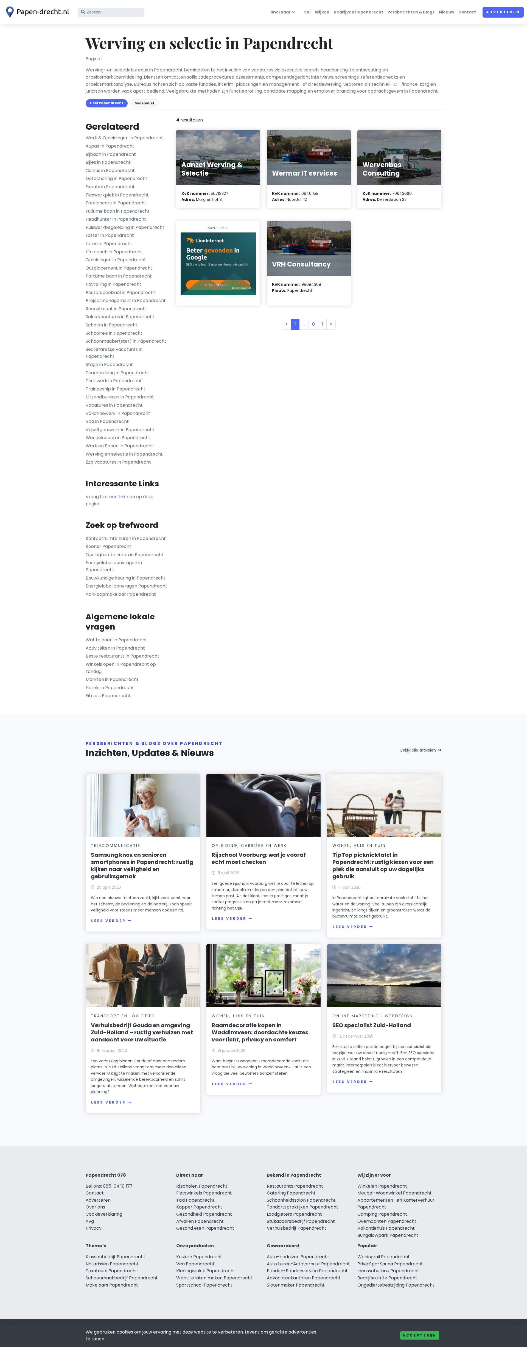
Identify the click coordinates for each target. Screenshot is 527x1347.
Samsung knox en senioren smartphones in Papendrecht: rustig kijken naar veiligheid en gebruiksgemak (142, 865)
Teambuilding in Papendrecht (117, 373)
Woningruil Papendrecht (383, 1257)
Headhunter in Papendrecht (116, 219)
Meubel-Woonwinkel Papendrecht (394, 1193)
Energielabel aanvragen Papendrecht (126, 586)
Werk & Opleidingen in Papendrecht (124, 138)
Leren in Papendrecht (109, 243)
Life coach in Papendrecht (114, 252)
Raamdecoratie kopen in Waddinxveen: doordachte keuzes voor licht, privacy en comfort (260, 1032)
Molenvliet (144, 103)
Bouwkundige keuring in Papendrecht (126, 578)
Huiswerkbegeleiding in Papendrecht (125, 227)
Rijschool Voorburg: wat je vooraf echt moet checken (259, 858)
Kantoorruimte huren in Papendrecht (126, 538)
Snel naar (281, 12)
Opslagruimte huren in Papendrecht (125, 554)
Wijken (322, 12)
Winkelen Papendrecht (382, 1186)
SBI (307, 12)
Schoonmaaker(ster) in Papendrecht (126, 341)
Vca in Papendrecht (107, 421)
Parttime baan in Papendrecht (119, 276)
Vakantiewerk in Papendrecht (118, 413)
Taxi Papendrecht (195, 1200)
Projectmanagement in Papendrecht (126, 300)
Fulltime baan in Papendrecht (118, 211)
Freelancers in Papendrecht (116, 203)
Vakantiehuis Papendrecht (386, 1228)
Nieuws (446, 12)
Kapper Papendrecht (199, 1207)
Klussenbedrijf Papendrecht (115, 1257)
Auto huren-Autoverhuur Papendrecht (308, 1264)
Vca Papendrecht (195, 1264)
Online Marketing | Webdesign (372, 1016)
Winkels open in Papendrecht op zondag (121, 668)
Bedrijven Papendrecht (358, 12)
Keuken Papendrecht (199, 1257)
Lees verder (108, 920)
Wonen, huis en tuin (359, 845)
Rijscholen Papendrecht (202, 1186)
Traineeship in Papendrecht (115, 389)
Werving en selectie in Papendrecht (124, 454)
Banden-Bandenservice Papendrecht (307, 1271)
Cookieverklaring (104, 1214)
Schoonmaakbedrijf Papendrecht (122, 1278)
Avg (90, 1221)
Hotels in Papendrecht (110, 687)
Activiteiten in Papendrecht (115, 648)
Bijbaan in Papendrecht (111, 154)
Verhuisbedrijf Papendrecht (296, 1228)
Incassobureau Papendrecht (388, 1271)
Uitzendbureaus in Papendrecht (120, 397)
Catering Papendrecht (291, 1193)
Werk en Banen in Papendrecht (119, 446)
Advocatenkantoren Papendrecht (304, 1278)
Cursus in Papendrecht (110, 170)
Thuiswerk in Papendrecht (114, 381)
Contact (467, 12)
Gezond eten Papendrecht (205, 1228)
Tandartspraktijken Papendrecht (302, 1207)
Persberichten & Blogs (411, 12)
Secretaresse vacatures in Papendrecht (114, 353)
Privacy (94, 1228)
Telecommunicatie (116, 845)
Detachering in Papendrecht (116, 178)
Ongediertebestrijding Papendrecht (396, 1285)
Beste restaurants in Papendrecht (122, 656)
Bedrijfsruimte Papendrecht (387, 1278)
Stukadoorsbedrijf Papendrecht (301, 1221)
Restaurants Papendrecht (295, 1186)
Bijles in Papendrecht (108, 162)
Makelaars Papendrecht (112, 1285)
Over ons (95, 1207)
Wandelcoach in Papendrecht (118, 437)
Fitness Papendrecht (108, 695)
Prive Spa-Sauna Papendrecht (390, 1264)
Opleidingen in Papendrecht (116, 260)
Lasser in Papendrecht (110, 235)
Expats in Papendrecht (110, 187)
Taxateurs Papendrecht (111, 1271)
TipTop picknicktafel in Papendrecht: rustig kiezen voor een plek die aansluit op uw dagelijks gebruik (383, 865)
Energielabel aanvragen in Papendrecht (114, 566)
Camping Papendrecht (382, 1214)
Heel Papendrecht (106, 103)
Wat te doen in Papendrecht (116, 640)
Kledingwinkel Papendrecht (205, 1271)
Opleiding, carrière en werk (249, 845)
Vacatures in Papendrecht (114, 405)
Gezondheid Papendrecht (204, 1214)
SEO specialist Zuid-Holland (371, 1025)
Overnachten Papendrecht (386, 1221)
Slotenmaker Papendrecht (296, 1285)
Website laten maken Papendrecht (214, 1278)
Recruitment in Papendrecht (116, 309)
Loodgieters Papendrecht (294, 1214)
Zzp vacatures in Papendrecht (118, 462)
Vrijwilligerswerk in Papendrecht (120, 429)
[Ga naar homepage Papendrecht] (36, 12)
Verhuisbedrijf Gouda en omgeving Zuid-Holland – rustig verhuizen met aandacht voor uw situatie (142, 1032)
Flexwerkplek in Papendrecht (117, 195)
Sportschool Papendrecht (204, 1285)
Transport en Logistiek (123, 1016)
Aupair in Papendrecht (110, 146)
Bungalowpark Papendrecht (387, 1235)
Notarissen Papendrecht (112, 1264)
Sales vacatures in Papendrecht (120, 317)
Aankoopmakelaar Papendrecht (121, 594)
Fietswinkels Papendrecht (204, 1193)
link (122, 497)
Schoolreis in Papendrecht (114, 333)
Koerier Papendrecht (108, 546)
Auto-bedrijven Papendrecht (298, 1257)
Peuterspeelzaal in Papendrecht (120, 292)
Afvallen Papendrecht (200, 1221)
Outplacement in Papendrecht (119, 268)
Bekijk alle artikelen (418, 750)
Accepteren (420, 1335)
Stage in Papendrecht (109, 364)
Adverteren (503, 12)
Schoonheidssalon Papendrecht (301, 1200)
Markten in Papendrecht (112, 679)
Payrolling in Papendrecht (113, 284)
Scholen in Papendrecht (112, 325)
